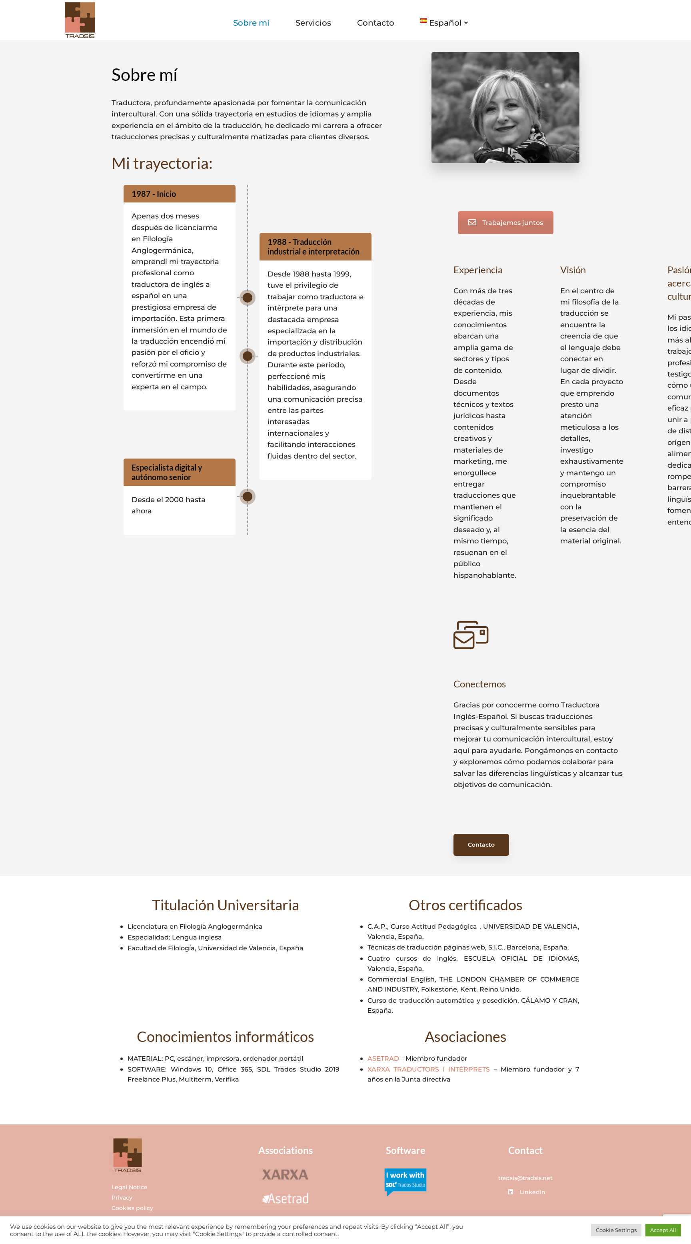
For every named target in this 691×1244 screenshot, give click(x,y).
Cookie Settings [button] (616, 1230)
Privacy (122, 1197)
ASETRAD (383, 1058)
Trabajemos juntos (512, 222)
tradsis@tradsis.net (525, 1178)
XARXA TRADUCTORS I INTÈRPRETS (428, 1069)
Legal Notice (130, 1187)
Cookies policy (132, 1208)
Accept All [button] (663, 1230)
